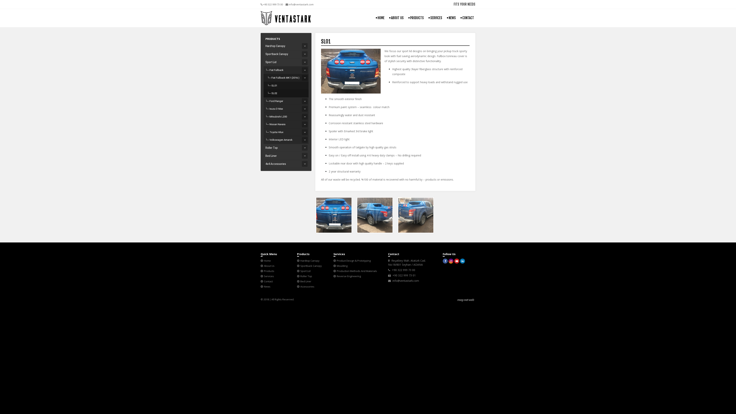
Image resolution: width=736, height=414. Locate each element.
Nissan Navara (277, 124)
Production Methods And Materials (357, 271)
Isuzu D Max (276, 108)
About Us (269, 266)
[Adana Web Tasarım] (465, 300)
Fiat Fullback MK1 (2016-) (285, 77)
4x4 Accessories (275, 163)
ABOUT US (397, 18)
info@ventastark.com (301, 4)
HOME (381, 18)
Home (267, 260)
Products (269, 271)
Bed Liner (271, 155)
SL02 (274, 93)
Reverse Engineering (349, 276)
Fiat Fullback (276, 70)
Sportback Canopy (276, 54)
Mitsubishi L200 (278, 116)
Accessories (307, 286)
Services (269, 276)
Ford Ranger (276, 101)
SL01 (274, 85)
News (267, 286)
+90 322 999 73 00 (273, 4)
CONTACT (468, 18)
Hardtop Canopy (275, 46)
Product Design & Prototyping (354, 260)
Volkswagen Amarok (280, 139)
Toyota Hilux (276, 132)
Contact (268, 281)
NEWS (452, 18)
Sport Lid (270, 62)
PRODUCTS (417, 18)
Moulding (342, 266)
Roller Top (271, 147)
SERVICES (436, 18)
